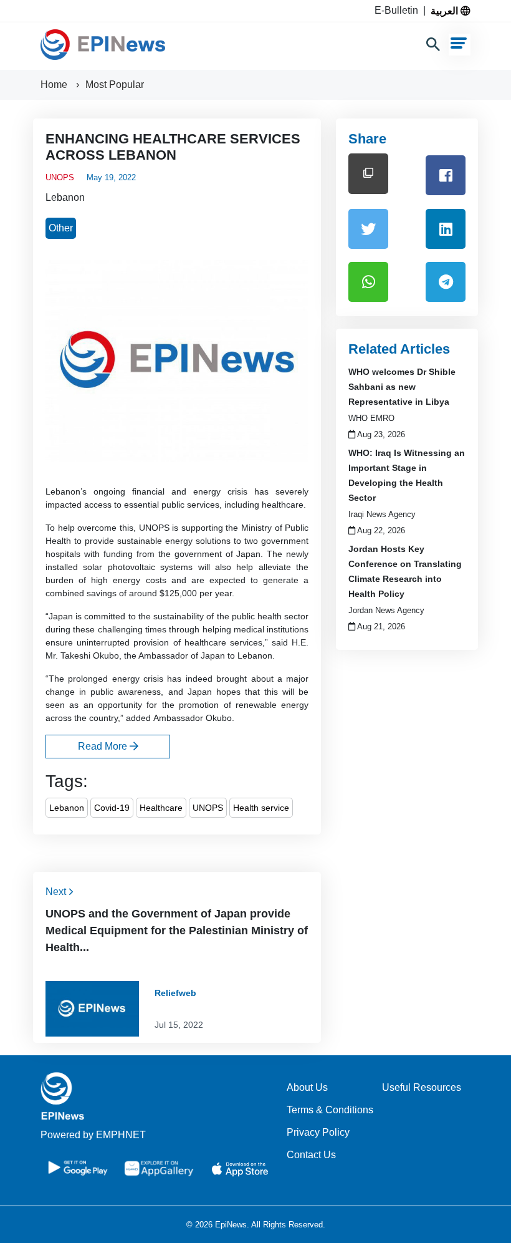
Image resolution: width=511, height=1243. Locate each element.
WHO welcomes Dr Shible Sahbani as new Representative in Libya (402, 387)
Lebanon (65, 197)
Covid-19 (112, 808)
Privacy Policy (318, 1132)
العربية (446, 10)
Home (55, 84)
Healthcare (161, 808)
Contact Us (311, 1154)
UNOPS (208, 808)
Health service (261, 808)
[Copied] (368, 173)
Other (61, 228)
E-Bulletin (399, 10)
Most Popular (114, 84)
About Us (307, 1087)
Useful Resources (421, 1087)
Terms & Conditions (330, 1110)
